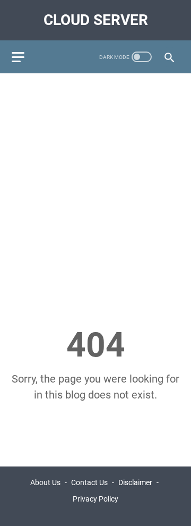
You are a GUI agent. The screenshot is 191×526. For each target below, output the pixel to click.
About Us (45, 482)
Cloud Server (96, 20)
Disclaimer (135, 482)
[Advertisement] (95, 180)
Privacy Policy (95, 499)
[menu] (24, 57)
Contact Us (89, 482)
